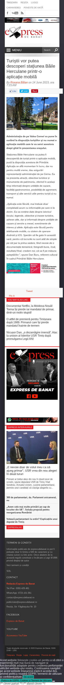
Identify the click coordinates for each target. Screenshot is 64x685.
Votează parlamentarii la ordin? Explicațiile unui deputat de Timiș (32, 520)
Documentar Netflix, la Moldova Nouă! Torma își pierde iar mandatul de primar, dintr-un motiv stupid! (30, 309)
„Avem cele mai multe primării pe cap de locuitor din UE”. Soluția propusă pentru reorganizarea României (28, 510)
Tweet (29, 291)
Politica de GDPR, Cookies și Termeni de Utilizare (26, 680)
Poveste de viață (33, 7)
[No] (53, 681)
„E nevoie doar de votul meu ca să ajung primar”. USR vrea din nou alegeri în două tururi (31, 471)
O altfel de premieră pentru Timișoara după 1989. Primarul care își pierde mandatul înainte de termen (28, 322)
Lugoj (34, 2)
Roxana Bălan (19, 82)
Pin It (12, 295)
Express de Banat (15, 621)
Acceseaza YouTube (16, 635)
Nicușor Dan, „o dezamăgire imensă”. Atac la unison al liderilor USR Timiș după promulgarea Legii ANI (32, 335)
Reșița (24, 2)
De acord (28, 677)
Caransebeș (13, 7)
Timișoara (12, 2)
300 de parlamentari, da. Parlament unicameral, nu (31, 499)
